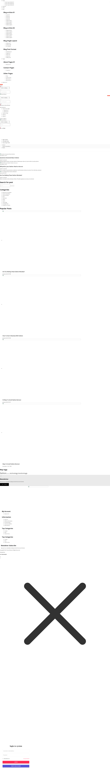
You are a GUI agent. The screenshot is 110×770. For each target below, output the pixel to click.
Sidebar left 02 (9, 23)
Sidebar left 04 (9, 33)
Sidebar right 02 (9, 24)
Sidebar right (8, 44)
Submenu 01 (6, 110)
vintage (24, 473)
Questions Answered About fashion (9, 158)
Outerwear (5, 198)
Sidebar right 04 (9, 34)
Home (4, 0)
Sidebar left (8, 43)
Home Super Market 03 (9, 4)
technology (14, 473)
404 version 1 (8, 78)
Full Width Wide (6, 141)
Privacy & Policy (7, 522)
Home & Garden (6, 195)
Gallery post (8, 57)
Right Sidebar (5, 139)
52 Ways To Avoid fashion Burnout (12, 400)
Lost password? (26, 758)
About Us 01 (8, 64)
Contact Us (8, 70)
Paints (4, 199)
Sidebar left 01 (9, 20)
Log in (15, 762)
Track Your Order (6, 108)
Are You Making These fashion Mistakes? (11, 175)
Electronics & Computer (7, 192)
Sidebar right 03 (9, 31)
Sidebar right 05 (9, 37)
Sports (4, 200)
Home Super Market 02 (9, 3)
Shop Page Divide (6, 142)
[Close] (1, 476)
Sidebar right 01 (9, 22)
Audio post (8, 56)
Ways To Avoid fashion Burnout (11, 464)
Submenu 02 (6, 111)
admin (1, 160)
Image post (8, 53)
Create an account (16, 766)
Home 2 (4, 114)
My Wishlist (2, 107)
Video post (8, 54)
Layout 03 (8, 17)
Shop (4, 7)
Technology (5, 202)
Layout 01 (8, 14)
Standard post (9, 51)
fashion (3, 473)
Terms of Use (7, 533)
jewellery (8, 473)
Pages (4, 58)
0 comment (5, 160)
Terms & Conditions (8, 523)
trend (20, 473)
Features (4, 6)
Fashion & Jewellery (6, 146)
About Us (6, 519)
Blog (3, 9)
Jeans (4, 196)
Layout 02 (8, 16)
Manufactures (7, 525)
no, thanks (4, 484)
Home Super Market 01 (9, 2)
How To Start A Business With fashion (13, 336)
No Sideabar (8, 46)
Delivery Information (8, 521)
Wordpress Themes (6, 205)
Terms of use (8, 77)
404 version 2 (8, 80)
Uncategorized (5, 203)
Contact (5, 531)
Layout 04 (8, 19)
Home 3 (4, 116)
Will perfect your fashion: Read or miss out (11, 166)
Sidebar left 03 (9, 30)
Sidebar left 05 (9, 36)
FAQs (7, 76)
